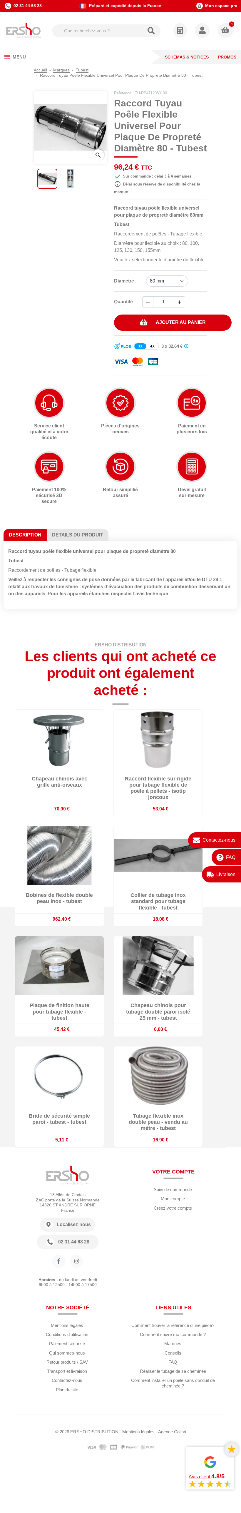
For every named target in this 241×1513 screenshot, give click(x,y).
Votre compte (173, 1172)
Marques (172, 1343)
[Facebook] (58, 1261)
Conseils (173, 1352)
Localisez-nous (74, 1224)
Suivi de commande (173, 1189)
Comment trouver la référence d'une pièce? (172, 1325)
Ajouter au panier (181, 322)
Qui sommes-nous (67, 1352)
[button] (202, 31)
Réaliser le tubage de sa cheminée (173, 1371)
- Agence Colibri (171, 1431)
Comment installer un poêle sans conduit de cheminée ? (173, 1383)
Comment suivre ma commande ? (173, 1334)
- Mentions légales (137, 1431)
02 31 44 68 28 (28, 5)
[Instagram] (76, 1261)
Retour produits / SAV (67, 1362)
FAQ (230, 857)
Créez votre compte (173, 1208)
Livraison (225, 874)
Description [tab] (25, 534)
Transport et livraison (67, 1371)
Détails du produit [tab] (77, 534)
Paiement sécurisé (67, 1343)
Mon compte (173, 1198)
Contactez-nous (218, 839)
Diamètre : (125, 280)
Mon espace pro (221, 5)
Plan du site (67, 1389)
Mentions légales (67, 1325)
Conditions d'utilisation (67, 1334)
